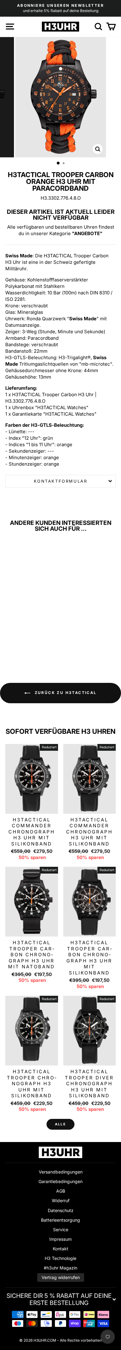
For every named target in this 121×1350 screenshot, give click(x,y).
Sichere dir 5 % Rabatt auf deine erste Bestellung (59, 1299)
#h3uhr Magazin (60, 1267)
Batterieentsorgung (60, 1220)
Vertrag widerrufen (61, 1277)
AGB (60, 1191)
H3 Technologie (60, 1258)
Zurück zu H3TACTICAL (64, 692)
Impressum (60, 1239)
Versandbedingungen (61, 1171)
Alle (60, 1124)
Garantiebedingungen (60, 1181)
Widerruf (60, 1200)
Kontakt (60, 1248)
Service (60, 1229)
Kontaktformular (60, 481)
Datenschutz (61, 1210)
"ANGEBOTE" (87, 233)
